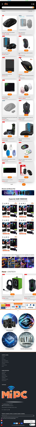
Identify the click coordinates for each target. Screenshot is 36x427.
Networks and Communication (26, 340)
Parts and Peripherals (5, 360)
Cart (33, 4)
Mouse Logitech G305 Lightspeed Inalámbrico (10, 25)
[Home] (6, 4)
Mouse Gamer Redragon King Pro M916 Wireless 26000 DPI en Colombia (10, 110)
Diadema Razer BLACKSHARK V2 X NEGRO (12, 286)
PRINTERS (3, 373)
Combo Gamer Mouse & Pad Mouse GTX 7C (10, 131)
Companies (3, 363)
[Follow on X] (3, 409)
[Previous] (3, 262)
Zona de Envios (4, 380)
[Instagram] (6, 409)
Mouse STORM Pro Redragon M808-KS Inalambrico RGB (26, 45)
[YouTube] (9, 409)
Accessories (3, 359)
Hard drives (26, 322)
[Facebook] (2, 409)
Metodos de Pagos (4, 376)
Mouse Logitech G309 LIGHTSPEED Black (26, 131)
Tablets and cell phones (5, 362)
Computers (3, 356)
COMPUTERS (4, 372)
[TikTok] (7, 409)
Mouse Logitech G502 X (26, 25)
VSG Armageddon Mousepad (10, 89)
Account (32, 4)
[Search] (33, 7)
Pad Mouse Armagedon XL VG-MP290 (10, 172)
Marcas (3, 366)
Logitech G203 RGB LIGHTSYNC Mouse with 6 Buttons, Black (26, 68)
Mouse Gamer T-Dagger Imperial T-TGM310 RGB (26, 151)
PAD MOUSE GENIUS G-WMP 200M (10, 68)
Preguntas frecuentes (5, 379)
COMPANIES (3, 377)
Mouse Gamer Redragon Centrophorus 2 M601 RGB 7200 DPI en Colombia (26, 110)
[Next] (33, 262)
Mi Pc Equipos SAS (16, 425)
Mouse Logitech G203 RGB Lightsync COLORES (10, 151)
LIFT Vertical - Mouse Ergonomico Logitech (26, 89)
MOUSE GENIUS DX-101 (26, 172)
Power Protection (10, 322)
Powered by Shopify (21, 425)
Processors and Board (10, 340)
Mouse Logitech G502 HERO (10, 45)
